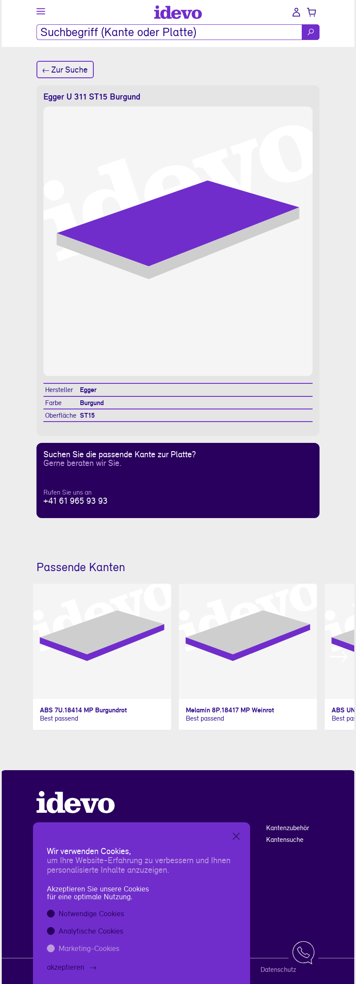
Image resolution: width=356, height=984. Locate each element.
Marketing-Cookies (89, 948)
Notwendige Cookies (91, 913)
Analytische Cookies (91, 930)
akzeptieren (65, 966)
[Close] (236, 836)
